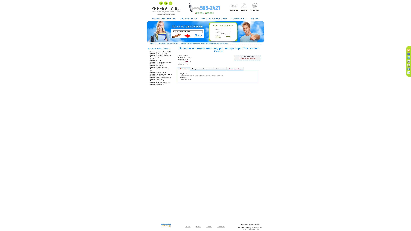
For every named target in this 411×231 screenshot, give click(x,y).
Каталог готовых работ (165, 43)
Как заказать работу (188, 19)
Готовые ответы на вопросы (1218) (161, 74)
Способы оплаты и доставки (164, 19)
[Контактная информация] (166, 4)
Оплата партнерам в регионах (214, 19)
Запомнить (226, 34)
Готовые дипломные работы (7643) (161, 55)
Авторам (244, 10)
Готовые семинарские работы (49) (160, 82)
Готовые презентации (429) (158, 67)
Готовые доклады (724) (157, 64)
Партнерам (234, 10)
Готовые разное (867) (157, 84)
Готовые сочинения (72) (157, 76)
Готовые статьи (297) (156, 79)
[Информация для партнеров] (234, 8)
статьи (176, 43)
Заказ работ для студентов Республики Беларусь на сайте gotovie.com (250, 228)
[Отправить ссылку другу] (408, 74)
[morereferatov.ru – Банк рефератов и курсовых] (165, 10)
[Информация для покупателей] (254, 8)
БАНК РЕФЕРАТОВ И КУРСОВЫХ (166, 11)
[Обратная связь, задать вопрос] (170, 4)
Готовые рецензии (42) (157, 81)
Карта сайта (221, 227)
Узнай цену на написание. (247, 58)
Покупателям (254, 10)
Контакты (255, 19)
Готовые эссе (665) (156, 60)
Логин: (218, 29)
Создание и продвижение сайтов (250, 224)
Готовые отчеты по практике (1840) (161, 62)
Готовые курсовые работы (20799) (160, 52)
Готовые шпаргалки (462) (158, 72)
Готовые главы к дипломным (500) (160, 77)
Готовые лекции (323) (156, 65)
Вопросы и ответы (239, 19)
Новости (198, 227)
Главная (152, 43)
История (183, 43)
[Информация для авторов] (244, 8)
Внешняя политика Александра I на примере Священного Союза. (208, 43)
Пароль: (218, 32)
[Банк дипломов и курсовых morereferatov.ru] (161, 4)
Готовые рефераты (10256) (158, 53)
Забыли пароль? (218, 36)
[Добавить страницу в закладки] (408, 51)
